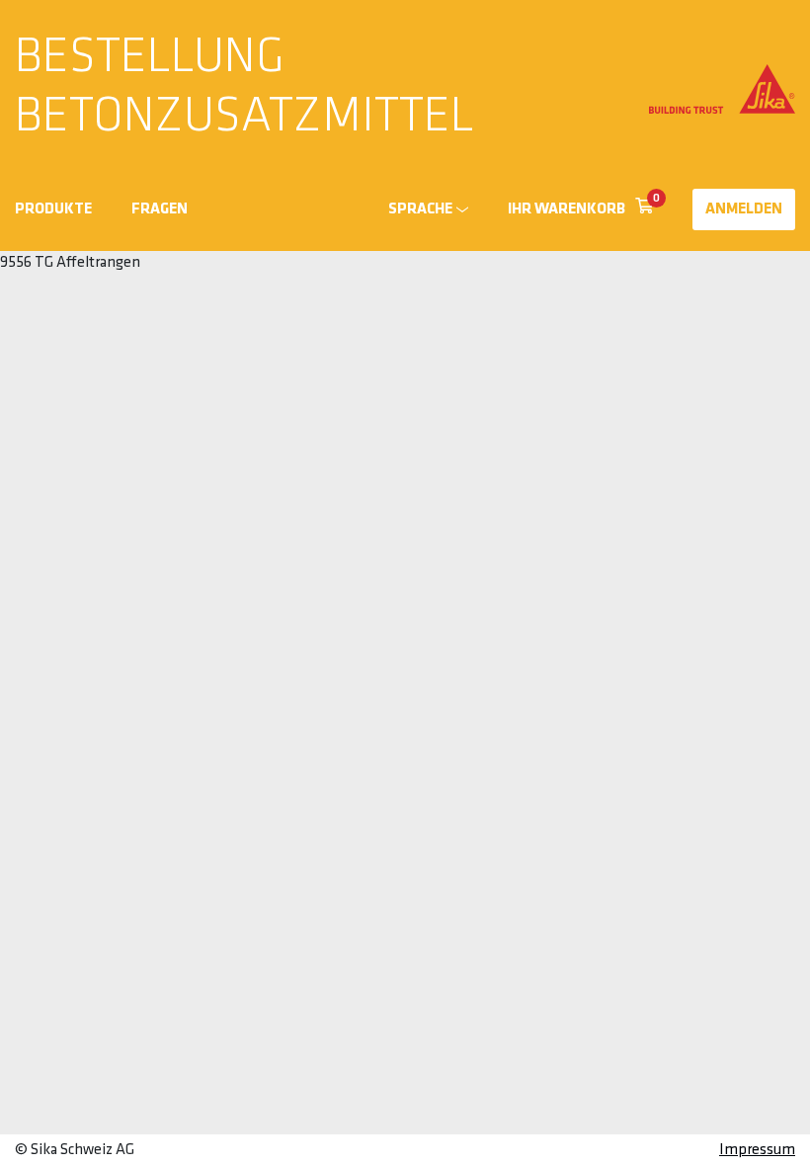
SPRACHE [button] (420, 209)
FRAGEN (159, 209)
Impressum (757, 1150)
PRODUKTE (53, 209)
